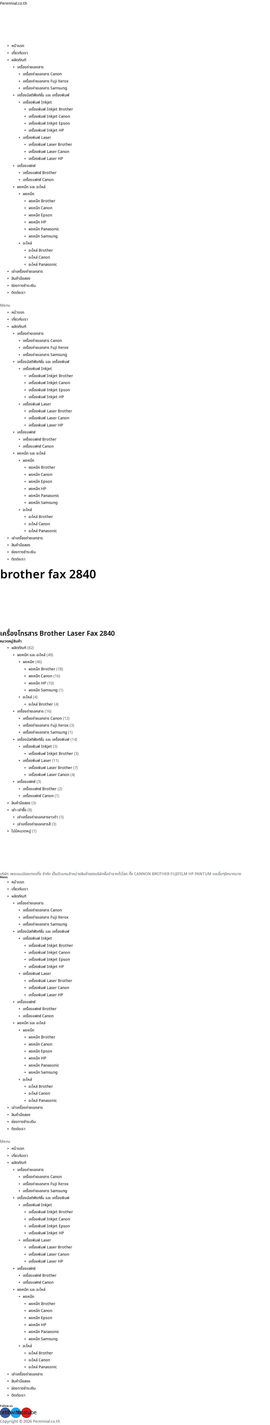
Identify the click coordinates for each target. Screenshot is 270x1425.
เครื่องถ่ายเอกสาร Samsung (45, 88)
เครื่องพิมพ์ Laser (37, 137)
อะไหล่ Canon (39, 257)
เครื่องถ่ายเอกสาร (30, 67)
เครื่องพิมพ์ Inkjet (37, 102)
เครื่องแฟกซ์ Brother (40, 173)
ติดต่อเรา (18, 293)
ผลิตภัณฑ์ (18, 60)
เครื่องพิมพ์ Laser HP (45, 159)
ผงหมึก (28, 194)
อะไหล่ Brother (40, 250)
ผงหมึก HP (37, 222)
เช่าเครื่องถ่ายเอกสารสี (34, 824)
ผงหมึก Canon (40, 208)
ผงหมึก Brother (41, 201)
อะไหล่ (27, 243)
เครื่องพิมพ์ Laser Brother (50, 144)
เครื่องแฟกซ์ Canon (38, 180)
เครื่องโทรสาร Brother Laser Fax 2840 (57, 634)
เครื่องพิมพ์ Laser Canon (48, 152)
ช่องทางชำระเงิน (23, 286)
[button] (135, 305)
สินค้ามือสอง (20, 278)
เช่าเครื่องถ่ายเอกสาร (27, 271)
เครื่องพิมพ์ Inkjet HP (46, 130)
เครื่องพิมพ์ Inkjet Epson (49, 123)
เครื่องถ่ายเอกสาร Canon (42, 74)
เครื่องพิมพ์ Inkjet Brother (50, 109)
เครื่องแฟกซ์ (26, 166)
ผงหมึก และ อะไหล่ (31, 187)
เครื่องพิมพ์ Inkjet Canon (49, 116)
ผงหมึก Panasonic (43, 229)
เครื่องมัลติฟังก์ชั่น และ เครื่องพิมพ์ (43, 95)
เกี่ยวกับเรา (19, 53)
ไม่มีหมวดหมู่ (21, 831)
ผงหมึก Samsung (43, 236)
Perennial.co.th (13, 3)
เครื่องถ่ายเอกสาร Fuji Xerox (46, 81)
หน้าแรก (17, 46)
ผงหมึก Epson (40, 215)
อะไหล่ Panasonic (42, 264)
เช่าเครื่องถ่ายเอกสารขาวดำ (37, 817)
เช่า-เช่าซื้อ (18, 810)
